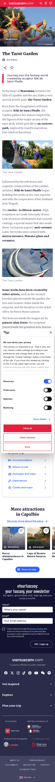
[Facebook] (6, 673)
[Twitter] (12, 673)
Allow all (27, 428)
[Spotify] (49, 673)
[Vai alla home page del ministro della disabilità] (37, 727)
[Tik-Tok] (23, 673)
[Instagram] (18, 673)
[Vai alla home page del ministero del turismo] (37, 731)
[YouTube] (36, 673)
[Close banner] (51, 332)
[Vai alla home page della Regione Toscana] (12, 730)
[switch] (48, 390)
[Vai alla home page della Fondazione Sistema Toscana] (15, 744)
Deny (27, 447)
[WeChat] (43, 673)
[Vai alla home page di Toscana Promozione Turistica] (40, 745)
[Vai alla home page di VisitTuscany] (21, 3)
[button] (27, 684)
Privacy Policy (36, 629)
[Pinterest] (29, 673)
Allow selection (27, 437)
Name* (5, 604)
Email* (5, 616)
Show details (39, 419)
